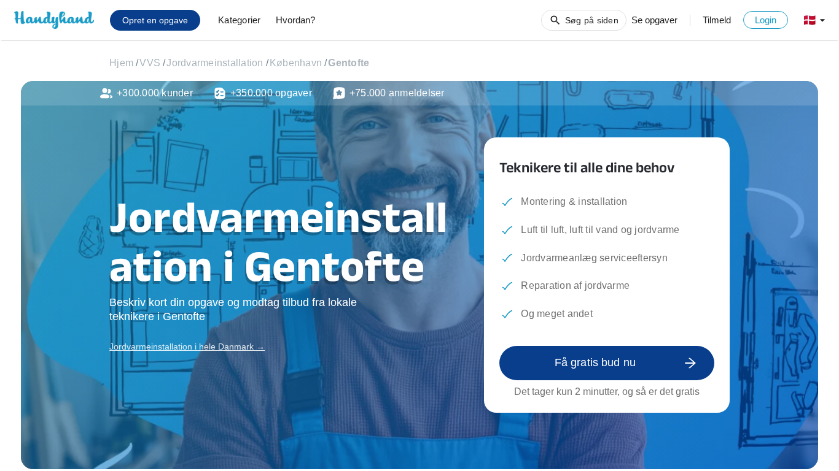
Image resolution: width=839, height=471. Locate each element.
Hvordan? (295, 20)
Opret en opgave (155, 20)
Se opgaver (654, 20)
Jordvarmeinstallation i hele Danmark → (187, 346)
